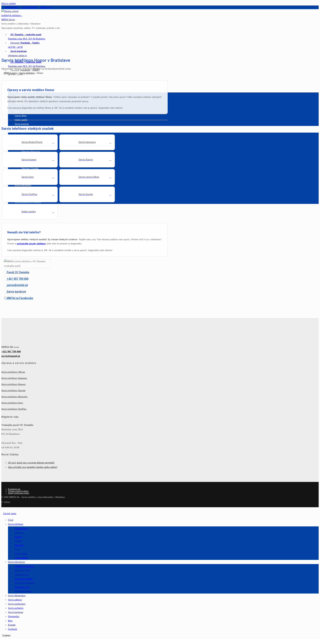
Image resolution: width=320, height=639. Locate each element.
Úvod (10, 520)
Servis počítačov (16, 608)
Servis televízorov (16, 562)
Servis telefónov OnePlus (13, 409)
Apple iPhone (21, 528)
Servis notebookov (17, 604)
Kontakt (12, 625)
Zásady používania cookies (18, 493)
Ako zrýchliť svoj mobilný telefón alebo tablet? (32, 467)
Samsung (19, 532)
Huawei (18, 537)
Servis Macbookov (17, 595)
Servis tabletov (15, 600)
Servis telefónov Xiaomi (13, 390)
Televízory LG (21, 574)
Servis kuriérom (15, 612)
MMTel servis (10, 73)
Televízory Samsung (24, 566)
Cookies (6, 635)
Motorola (19, 545)
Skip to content (8, 3)
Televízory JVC (22, 587)
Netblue (7, 502)
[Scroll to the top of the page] (2, 509)
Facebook (12, 629)
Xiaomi (18, 541)
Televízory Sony (22, 570)
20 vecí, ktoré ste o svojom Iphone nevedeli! (31, 462)
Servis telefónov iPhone (13, 372)
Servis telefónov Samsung (14, 378)
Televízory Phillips (23, 579)
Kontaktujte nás (14, 489)
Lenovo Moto (21, 553)
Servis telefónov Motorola (14, 396)
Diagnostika (13, 616)
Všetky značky (21, 558)
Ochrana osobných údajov (18, 491)
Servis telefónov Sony (12, 402)
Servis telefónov (27, 73)
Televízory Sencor (23, 591)
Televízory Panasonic (25, 583)
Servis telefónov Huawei (13, 384)
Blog (10, 621)
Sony (17, 549)
